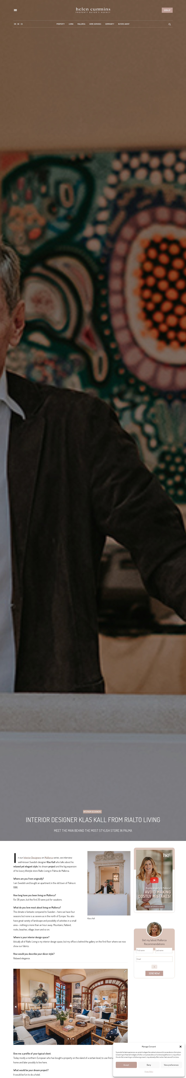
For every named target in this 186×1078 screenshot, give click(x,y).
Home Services (95, 24)
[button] (180, 1046)
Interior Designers (92, 811)
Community (109, 24)
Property (61, 24)
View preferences (171, 1065)
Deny (149, 1065)
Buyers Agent (123, 24)
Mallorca (81, 24)
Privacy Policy (149, 1072)
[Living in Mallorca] (93, 10)
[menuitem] (15, 24)
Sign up (167, 10)
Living (71, 24)
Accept (126, 1065)
